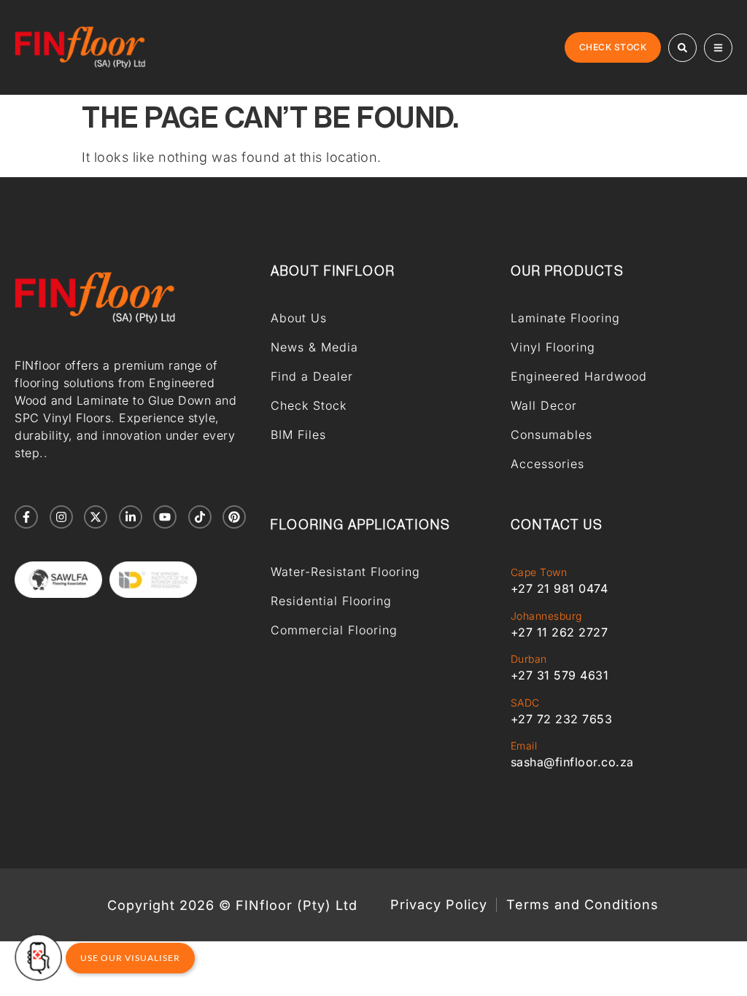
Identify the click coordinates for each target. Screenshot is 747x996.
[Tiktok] (200, 517)
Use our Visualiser (130, 957)
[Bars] (718, 48)
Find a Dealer (312, 376)
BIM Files (298, 434)
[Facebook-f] (26, 517)
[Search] (682, 48)
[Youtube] (165, 517)
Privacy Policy (438, 905)
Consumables (551, 434)
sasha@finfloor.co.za (572, 762)
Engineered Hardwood (579, 376)
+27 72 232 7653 (562, 719)
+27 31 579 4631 (560, 675)
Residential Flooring (331, 601)
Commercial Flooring (334, 630)
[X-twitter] (95, 517)
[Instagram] (61, 517)
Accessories (547, 463)
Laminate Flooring (565, 318)
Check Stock (309, 405)
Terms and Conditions (582, 905)
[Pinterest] (234, 517)
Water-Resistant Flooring (345, 571)
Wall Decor (544, 405)
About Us (299, 318)
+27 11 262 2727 (559, 632)
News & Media (314, 347)
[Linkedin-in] (130, 517)
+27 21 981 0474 (559, 588)
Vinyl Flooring (553, 347)
